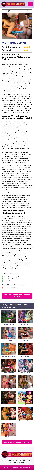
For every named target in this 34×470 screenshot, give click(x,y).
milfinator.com (6, 45)
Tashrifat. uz (16, 468)
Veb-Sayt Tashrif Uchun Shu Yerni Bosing (17, 296)
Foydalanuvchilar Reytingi (11, 48)
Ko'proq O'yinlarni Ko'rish (17, 442)
